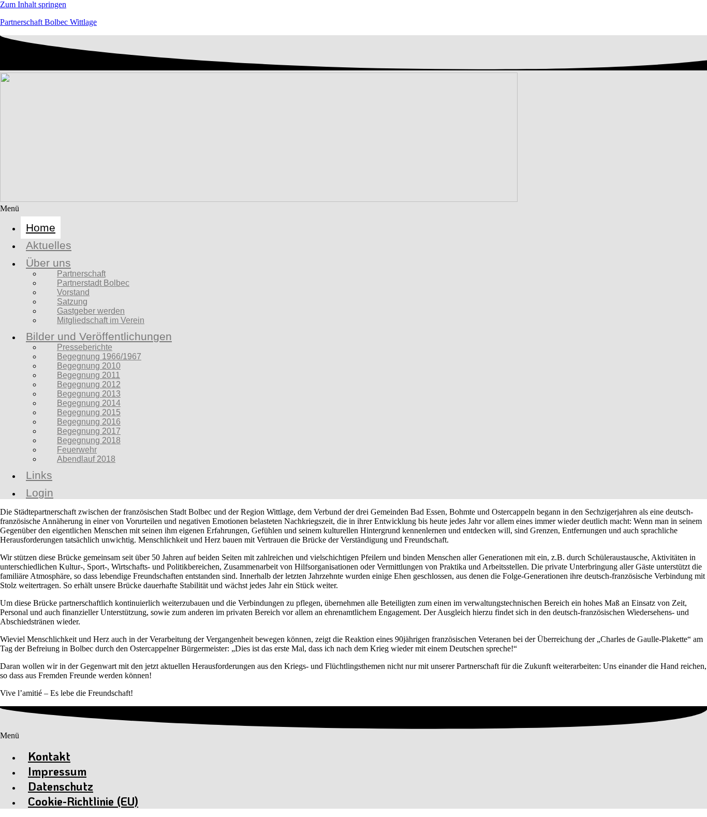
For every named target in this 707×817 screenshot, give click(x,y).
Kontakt (49, 756)
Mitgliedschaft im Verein (100, 320)
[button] (353, 208)
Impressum (57, 771)
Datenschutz (60, 786)
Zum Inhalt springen (33, 4)
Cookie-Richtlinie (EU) (83, 801)
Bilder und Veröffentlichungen (99, 336)
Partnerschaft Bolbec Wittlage (48, 22)
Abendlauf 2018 (86, 459)
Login (39, 493)
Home (40, 228)
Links (39, 475)
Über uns (48, 263)
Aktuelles (48, 245)
